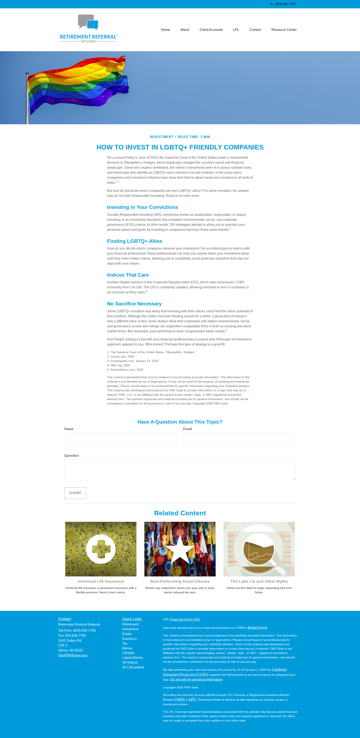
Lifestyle (128, 653)
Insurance (129, 638)
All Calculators (133, 667)
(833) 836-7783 (285, 4)
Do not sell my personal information (196, 679)
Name (69, 429)
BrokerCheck (257, 627)
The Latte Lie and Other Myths (259, 581)
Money (127, 648)
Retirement (130, 624)
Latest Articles (132, 657)
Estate (127, 634)
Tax (125, 643)
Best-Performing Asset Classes (180, 581)
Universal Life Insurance (101, 581)
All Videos (130, 662)
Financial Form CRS (185, 619)
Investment (130, 629)
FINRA (180, 699)
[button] (184, 30)
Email (187, 429)
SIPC (192, 699)
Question (71, 455)
